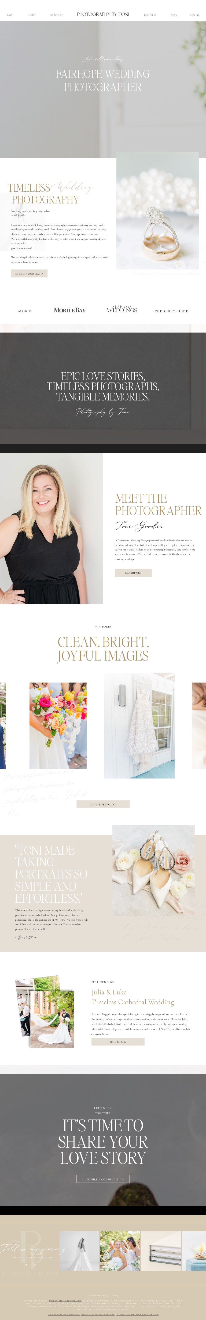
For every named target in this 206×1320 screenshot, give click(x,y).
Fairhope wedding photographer (65, 1301)
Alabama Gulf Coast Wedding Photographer (137, 1314)
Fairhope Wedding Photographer (64, 1314)
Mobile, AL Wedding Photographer (98, 1314)
